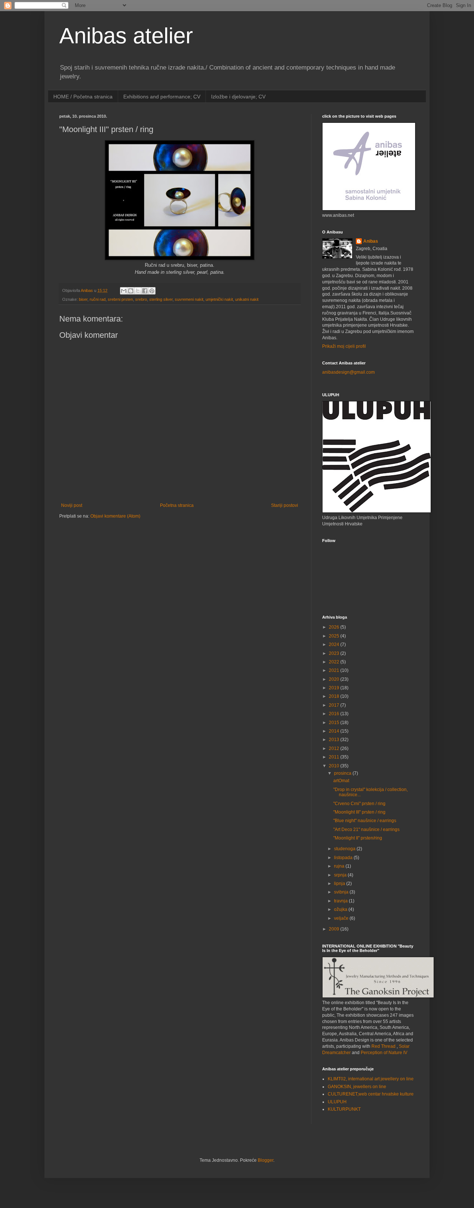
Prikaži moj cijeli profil (344, 346)
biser (83, 299)
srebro (141, 299)
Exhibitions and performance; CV (161, 97)
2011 (334, 757)
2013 (334, 739)
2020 (334, 679)
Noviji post (71, 505)
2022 (334, 661)
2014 (334, 731)
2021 (334, 670)
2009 (334, 929)
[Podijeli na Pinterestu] (152, 291)
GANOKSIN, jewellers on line (357, 1086)
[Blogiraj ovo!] (130, 291)
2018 (334, 696)
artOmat (341, 780)
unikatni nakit (246, 299)
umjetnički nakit (219, 299)
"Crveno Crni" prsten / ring (359, 803)
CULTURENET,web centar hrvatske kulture (371, 1094)
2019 (334, 687)
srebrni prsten (120, 299)
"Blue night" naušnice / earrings (364, 820)
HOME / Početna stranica (83, 97)
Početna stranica (177, 505)
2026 (334, 627)
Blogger (265, 1160)
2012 (334, 748)
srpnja (341, 875)
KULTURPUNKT (344, 1109)
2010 (334, 765)
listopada (344, 857)
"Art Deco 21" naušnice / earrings (366, 829)
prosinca (343, 773)
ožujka (341, 909)
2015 (334, 722)
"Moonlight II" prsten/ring (357, 838)
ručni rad (98, 299)
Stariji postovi (284, 505)
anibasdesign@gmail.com (348, 372)
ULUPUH (337, 1101)
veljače (342, 918)
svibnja (342, 892)
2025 (334, 636)
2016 (334, 713)
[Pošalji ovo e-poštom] (123, 291)
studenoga (345, 848)
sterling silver (161, 299)
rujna (340, 866)
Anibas (370, 241)
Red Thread (383, 1046)
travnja (341, 901)
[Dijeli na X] (137, 291)
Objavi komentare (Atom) (115, 516)
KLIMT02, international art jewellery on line (371, 1078)
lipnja (340, 883)
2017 (334, 705)
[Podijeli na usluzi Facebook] (144, 291)
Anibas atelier (126, 35)
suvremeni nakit (189, 299)
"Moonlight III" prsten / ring (359, 812)
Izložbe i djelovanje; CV (238, 97)
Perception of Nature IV (384, 1052)
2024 (334, 644)
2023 (334, 653)
